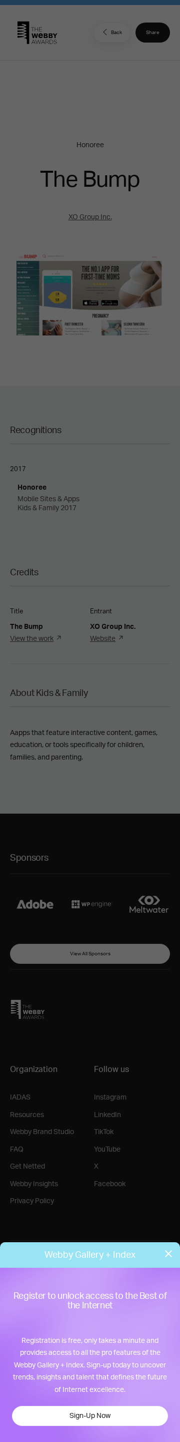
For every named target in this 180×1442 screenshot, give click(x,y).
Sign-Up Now (90, 1415)
